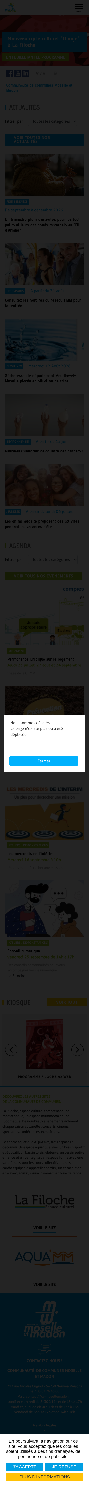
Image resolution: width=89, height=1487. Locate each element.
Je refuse (64, 1466)
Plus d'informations (44, 1476)
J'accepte (25, 1466)
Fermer (44, 761)
